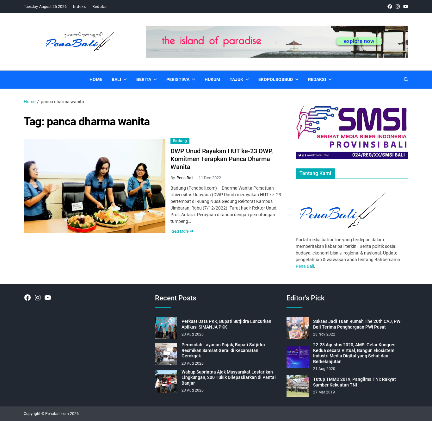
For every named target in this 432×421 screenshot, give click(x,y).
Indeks (79, 6)
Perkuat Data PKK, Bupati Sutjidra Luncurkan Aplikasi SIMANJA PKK (226, 324)
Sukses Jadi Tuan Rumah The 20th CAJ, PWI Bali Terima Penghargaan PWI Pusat (357, 324)
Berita (143, 79)
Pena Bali (184, 177)
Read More (179, 231)
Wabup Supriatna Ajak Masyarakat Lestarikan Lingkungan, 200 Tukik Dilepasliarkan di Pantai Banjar (229, 377)
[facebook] (389, 6)
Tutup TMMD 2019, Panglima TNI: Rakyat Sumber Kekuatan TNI (354, 382)
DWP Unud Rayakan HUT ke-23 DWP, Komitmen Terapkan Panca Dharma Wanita (221, 159)
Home (95, 79)
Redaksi (100, 6)
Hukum (212, 79)
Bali (116, 79)
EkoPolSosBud (275, 79)
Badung (180, 141)
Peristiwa (177, 79)
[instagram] (397, 6)
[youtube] (405, 6)
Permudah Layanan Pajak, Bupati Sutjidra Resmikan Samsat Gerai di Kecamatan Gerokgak (223, 350)
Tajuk (236, 79)
